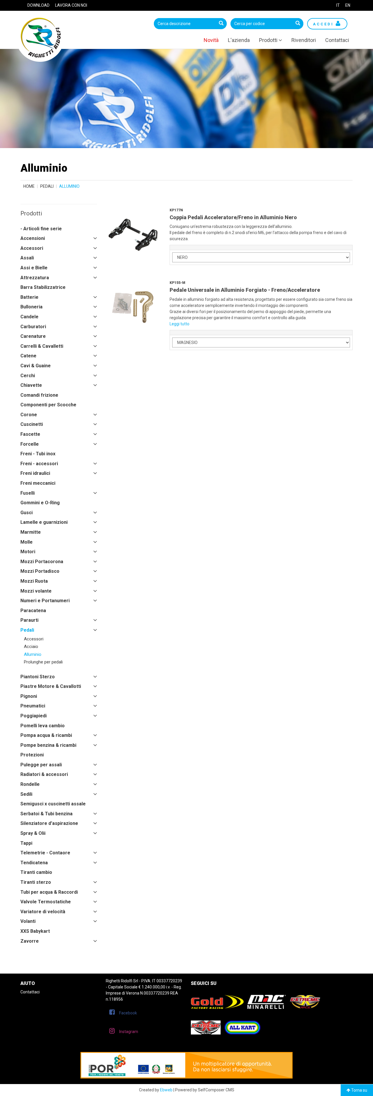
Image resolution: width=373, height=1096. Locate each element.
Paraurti (29, 620)
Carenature (33, 336)
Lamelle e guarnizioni (44, 522)
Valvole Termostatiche (45, 901)
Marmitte (30, 532)
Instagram (128, 1031)
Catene (28, 356)
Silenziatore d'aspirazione (49, 823)
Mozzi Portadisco (39, 571)
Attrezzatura (34, 277)
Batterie (29, 297)
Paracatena (33, 610)
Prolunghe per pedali (43, 662)
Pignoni (28, 696)
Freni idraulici (35, 473)
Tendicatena (34, 862)
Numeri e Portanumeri (45, 600)
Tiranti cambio (36, 872)
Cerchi (27, 375)
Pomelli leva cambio (42, 725)
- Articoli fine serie (41, 228)
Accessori (31, 248)
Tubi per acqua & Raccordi (49, 892)
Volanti (28, 921)
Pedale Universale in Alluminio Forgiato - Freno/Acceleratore (245, 290)
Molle (26, 542)
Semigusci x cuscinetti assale (53, 804)
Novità (211, 40)
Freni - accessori (39, 463)
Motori (27, 551)
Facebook (128, 1013)
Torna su (358, 1090)
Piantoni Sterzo (37, 676)
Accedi (324, 24)
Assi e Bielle (33, 268)
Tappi (26, 843)
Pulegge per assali (41, 764)
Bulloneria (31, 307)
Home (29, 186)
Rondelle (30, 784)
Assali (27, 258)
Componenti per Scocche (48, 405)
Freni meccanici (37, 483)
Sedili (26, 794)
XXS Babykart (35, 931)
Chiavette (31, 385)
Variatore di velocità (42, 911)
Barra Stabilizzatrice (43, 287)
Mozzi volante (36, 591)
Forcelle (29, 444)
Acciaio (31, 646)
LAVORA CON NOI (71, 5)
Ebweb (166, 1090)
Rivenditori (303, 40)
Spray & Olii (32, 833)
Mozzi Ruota (34, 581)
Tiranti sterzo (35, 882)
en (347, 5)
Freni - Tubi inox (37, 453)
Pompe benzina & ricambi (48, 745)
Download (38, 5)
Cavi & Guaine (35, 365)
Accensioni (32, 238)
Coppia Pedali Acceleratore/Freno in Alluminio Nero (233, 217)
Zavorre (29, 941)
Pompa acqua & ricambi (46, 735)
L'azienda (239, 40)
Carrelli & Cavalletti (41, 346)
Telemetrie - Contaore (45, 853)
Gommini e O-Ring (40, 502)
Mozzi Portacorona (41, 561)
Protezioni (32, 755)
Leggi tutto (179, 324)
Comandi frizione (39, 395)
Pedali (47, 186)
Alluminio (32, 654)
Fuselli (27, 493)
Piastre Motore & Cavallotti (50, 686)
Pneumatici (32, 706)
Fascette (30, 434)
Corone (28, 414)
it (338, 5)
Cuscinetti (31, 424)
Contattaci (337, 40)
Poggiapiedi (33, 716)
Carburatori (33, 326)
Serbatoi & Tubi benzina (46, 813)
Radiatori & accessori (44, 774)
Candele (29, 316)
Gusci (26, 512)
